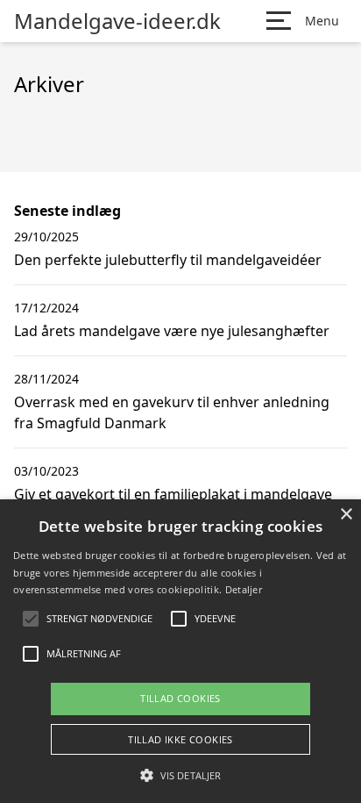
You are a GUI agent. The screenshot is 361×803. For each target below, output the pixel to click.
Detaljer (243, 589)
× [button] (345, 514)
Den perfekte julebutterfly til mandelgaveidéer (168, 259)
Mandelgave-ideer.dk (117, 21)
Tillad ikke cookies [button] (180, 739)
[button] (180, 775)
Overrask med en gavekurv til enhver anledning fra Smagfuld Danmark (171, 412)
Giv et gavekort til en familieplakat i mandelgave (173, 494)
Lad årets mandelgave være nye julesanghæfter (171, 331)
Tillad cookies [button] (180, 698)
